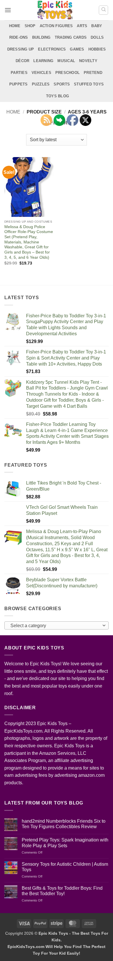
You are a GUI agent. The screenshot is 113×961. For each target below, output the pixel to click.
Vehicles (41, 72)
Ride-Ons (18, 37)
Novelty (88, 61)
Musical (66, 61)
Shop (30, 26)
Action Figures (56, 26)
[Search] (103, 10)
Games (77, 49)
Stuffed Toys (89, 84)
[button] (7, 10)
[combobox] (56, 625)
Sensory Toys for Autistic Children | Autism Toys (65, 867)
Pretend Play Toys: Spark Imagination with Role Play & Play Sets (65, 842)
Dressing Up (20, 49)
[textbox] (55, 626)
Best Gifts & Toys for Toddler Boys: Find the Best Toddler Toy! (62, 891)
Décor (22, 61)
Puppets (18, 84)
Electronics (52, 49)
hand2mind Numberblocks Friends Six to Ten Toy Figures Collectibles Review (63, 824)
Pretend (93, 72)
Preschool (67, 72)
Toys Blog (57, 96)
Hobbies (97, 49)
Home (15, 26)
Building (41, 37)
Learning (43, 61)
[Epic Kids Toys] (55, 10)
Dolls (97, 37)
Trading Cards (71, 37)
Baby (96, 26)
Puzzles (41, 84)
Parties (19, 72)
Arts (82, 26)
